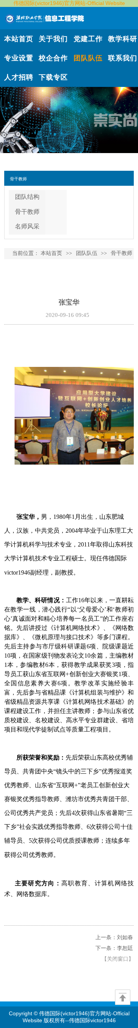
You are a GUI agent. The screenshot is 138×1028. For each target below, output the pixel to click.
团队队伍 (88, 58)
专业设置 (18, 58)
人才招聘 (18, 77)
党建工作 (88, 39)
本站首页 (18, 39)
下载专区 (53, 77)
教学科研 (122, 39)
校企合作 (53, 58)
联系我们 (122, 58)
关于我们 (53, 39)
